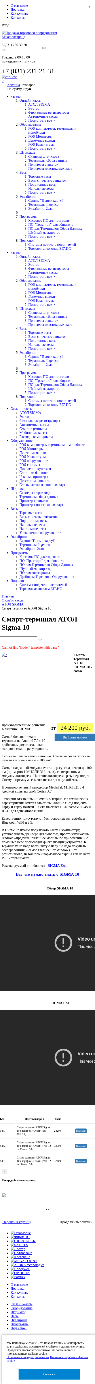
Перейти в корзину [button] (16, 1222)
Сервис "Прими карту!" (46, 200)
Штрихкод (18, 1312)
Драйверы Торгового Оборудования (46, 577)
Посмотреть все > (41, 120)
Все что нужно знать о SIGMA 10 (47, 874)
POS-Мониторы (40, 136)
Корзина (13, 85)
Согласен (49, 1374)
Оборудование (21, 1308)
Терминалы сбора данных (47, 160)
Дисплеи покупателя (35, 469)
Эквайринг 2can (40, 208)
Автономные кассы (43, 116)
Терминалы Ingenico (43, 204)
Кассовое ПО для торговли (48, 220)
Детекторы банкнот (34, 481)
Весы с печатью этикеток (47, 180)
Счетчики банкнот (33, 473)
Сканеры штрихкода (43, 156)
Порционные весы (42, 184)
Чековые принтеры (33, 477)
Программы (19, 1324)
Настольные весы (32, 529)
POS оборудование (33, 461)
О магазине (19, 5)
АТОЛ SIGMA (39, 104)
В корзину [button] (81, 1131)
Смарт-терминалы (33, 428)
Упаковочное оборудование (40, 533)
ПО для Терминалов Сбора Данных (55, 228)
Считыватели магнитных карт (42, 485)
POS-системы (29, 465)
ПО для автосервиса (34, 573)
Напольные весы (41, 188)
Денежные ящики (41, 140)
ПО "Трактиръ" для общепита (50, 224)
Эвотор (33, 108)
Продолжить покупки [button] (76, 1222)
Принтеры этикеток (43, 164)
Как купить (19, 13)
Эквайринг (19, 1320)
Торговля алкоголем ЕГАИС (49, 248)
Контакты (18, 17)
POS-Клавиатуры (41, 144)
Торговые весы (39, 176)
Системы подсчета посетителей (52, 244)
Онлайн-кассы (21, 1304)
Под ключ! (19, 1328)
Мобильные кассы (33, 433)
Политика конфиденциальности (28, 1357)
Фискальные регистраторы (48, 112)
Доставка (18, 9)
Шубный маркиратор (44, 232)
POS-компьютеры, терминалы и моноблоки (52, 445)
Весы (15, 1316)
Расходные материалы (36, 437)
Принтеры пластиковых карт (50, 168)
